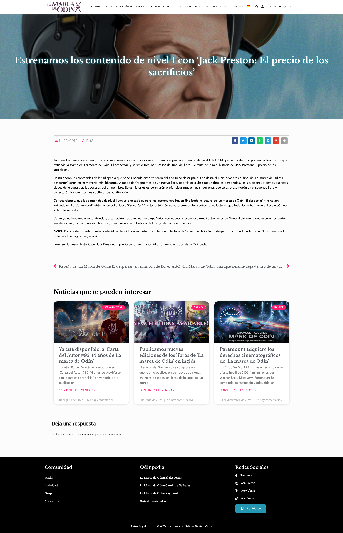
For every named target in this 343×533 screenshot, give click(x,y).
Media (49, 477)
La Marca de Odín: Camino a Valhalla (165, 485)
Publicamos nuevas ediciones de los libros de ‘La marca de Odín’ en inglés (171, 355)
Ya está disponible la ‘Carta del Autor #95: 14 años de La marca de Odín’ (90, 355)
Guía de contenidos (153, 501)
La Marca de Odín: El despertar (161, 477)
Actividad (51, 485)
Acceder (271, 7)
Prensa (217, 7)
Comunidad (180, 7)
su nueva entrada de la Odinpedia (183, 244)
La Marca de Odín (117, 7)
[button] (235, 140)
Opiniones (201, 7)
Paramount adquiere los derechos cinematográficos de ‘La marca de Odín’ (250, 355)
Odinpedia (158, 7)
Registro (289, 7)
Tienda (96, 7)
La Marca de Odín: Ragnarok (159, 493)
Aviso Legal (138, 526)
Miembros (52, 501)
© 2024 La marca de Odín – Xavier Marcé (185, 526)
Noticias (141, 7)
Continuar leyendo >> (77, 390)
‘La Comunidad (273, 231)
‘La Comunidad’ (82, 205)
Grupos (50, 493)
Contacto (236, 7)
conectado (83, 434)
